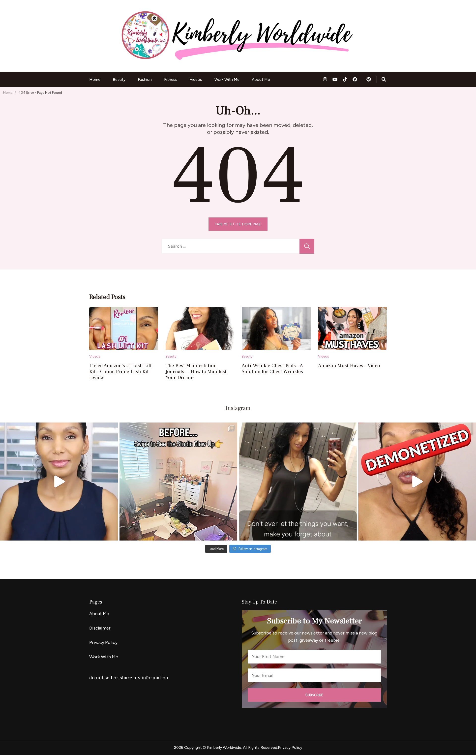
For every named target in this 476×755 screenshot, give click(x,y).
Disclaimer (100, 628)
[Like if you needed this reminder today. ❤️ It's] (298, 482)
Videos (196, 79)
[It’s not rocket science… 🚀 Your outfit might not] (59, 482)
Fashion (145, 79)
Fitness (170, 79)
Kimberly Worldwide (224, 747)
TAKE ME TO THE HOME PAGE (238, 224)
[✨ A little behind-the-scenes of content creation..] (178, 482)
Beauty (119, 79)
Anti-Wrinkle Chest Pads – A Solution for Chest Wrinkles (272, 368)
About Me (261, 79)
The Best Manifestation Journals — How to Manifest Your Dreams (196, 371)
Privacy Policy (103, 642)
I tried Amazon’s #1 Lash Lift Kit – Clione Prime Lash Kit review (120, 371)
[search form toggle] (384, 79)
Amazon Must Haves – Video (349, 365)
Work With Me (226, 79)
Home (94, 79)
